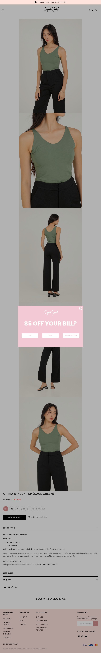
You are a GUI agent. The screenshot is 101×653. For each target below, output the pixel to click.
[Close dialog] (80, 308)
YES (30, 335)
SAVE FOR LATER (71, 335)
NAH (50, 335)
